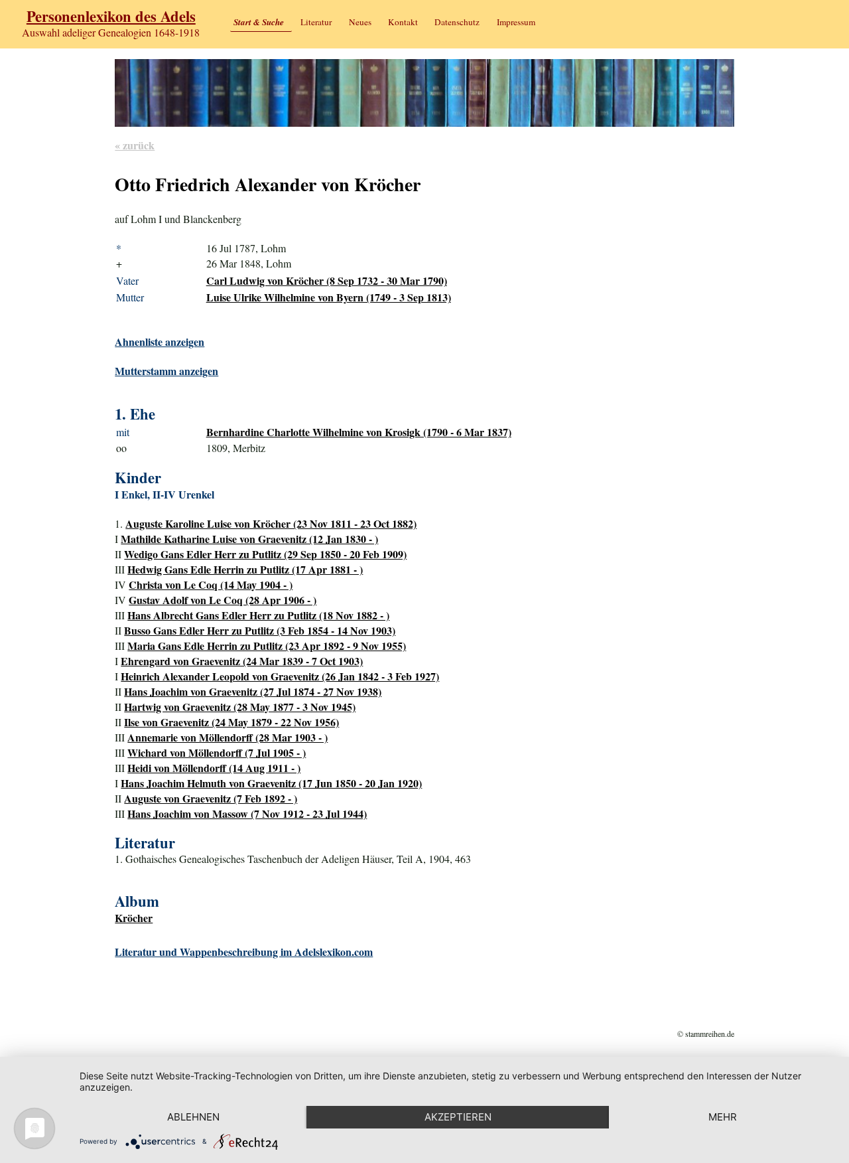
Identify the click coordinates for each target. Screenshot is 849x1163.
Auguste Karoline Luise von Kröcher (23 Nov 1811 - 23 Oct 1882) (271, 523)
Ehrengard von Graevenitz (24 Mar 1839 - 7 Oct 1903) (242, 660)
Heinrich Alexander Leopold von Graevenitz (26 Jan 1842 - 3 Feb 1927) (280, 676)
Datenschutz (457, 22)
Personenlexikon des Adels (111, 16)
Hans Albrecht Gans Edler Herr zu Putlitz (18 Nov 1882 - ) (258, 615)
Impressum (516, 22)
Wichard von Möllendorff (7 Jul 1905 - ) (216, 752)
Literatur (316, 22)
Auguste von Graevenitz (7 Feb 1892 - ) (210, 798)
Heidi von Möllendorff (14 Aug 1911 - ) (213, 767)
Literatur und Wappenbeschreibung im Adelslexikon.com (244, 951)
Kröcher (134, 917)
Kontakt (403, 22)
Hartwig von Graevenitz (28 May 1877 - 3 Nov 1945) (240, 706)
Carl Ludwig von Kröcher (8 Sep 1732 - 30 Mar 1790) (326, 280)
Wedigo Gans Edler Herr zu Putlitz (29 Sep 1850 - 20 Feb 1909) (265, 554)
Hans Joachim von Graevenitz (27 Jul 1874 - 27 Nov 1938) (252, 691)
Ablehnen (193, 1117)
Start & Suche (258, 22)
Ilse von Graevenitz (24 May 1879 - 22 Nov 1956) (231, 722)
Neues (360, 22)
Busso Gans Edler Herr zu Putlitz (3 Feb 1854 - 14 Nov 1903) (259, 630)
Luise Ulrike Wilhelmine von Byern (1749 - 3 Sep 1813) (328, 297)
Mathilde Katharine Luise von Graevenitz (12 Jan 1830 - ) (249, 538)
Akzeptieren (457, 1117)
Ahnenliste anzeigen (159, 341)
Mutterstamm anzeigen (166, 370)
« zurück (135, 145)
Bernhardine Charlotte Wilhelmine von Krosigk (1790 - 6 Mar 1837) (358, 431)
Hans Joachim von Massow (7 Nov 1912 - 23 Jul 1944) (247, 813)
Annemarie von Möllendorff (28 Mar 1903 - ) (227, 737)
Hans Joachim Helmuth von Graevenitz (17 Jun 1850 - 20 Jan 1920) (271, 783)
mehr (722, 1117)
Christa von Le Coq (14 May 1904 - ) (211, 584)
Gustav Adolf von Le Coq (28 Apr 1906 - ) (222, 599)
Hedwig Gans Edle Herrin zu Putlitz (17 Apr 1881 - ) (245, 569)
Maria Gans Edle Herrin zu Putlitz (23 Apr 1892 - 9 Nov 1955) (266, 645)
